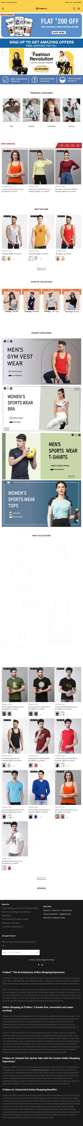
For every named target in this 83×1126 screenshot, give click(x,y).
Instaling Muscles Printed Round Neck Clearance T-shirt (40, 758)
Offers (3, 2)
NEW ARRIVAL (8, 144)
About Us (46, 910)
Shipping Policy (65, 914)
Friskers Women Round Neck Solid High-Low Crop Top (67, 189)
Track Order (77, 2)
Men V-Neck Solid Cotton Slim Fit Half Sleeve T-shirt (13, 810)
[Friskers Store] (41, 8)
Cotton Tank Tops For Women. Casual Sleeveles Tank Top (13, 189)
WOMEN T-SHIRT (62, 596)
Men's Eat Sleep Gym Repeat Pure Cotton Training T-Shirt (13, 707)
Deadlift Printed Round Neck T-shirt (12, 861)
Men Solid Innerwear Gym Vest (10, 758)
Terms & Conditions (50, 914)
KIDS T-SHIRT (21, 653)
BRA (61, 653)
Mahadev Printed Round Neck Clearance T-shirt (67, 707)
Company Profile (11, 2)
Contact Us (68, 2)
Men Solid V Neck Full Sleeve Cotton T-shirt (40, 810)
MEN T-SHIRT (21, 596)
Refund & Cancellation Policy (54, 917)
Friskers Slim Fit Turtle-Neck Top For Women (40, 189)
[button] (78, 8)
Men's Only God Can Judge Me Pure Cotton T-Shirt (40, 707)
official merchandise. (41, 1070)
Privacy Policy (66, 910)
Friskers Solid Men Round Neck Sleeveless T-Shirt (67, 758)
